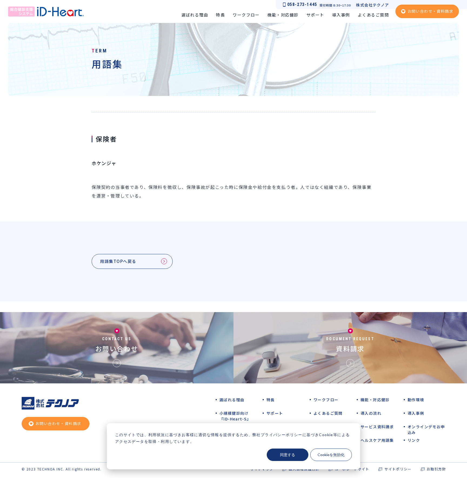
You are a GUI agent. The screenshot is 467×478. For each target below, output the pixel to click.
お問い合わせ (116, 348)
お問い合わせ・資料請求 (430, 11)
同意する (287, 454)
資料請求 (350, 348)
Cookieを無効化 (331, 454)
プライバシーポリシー (281, 434)
